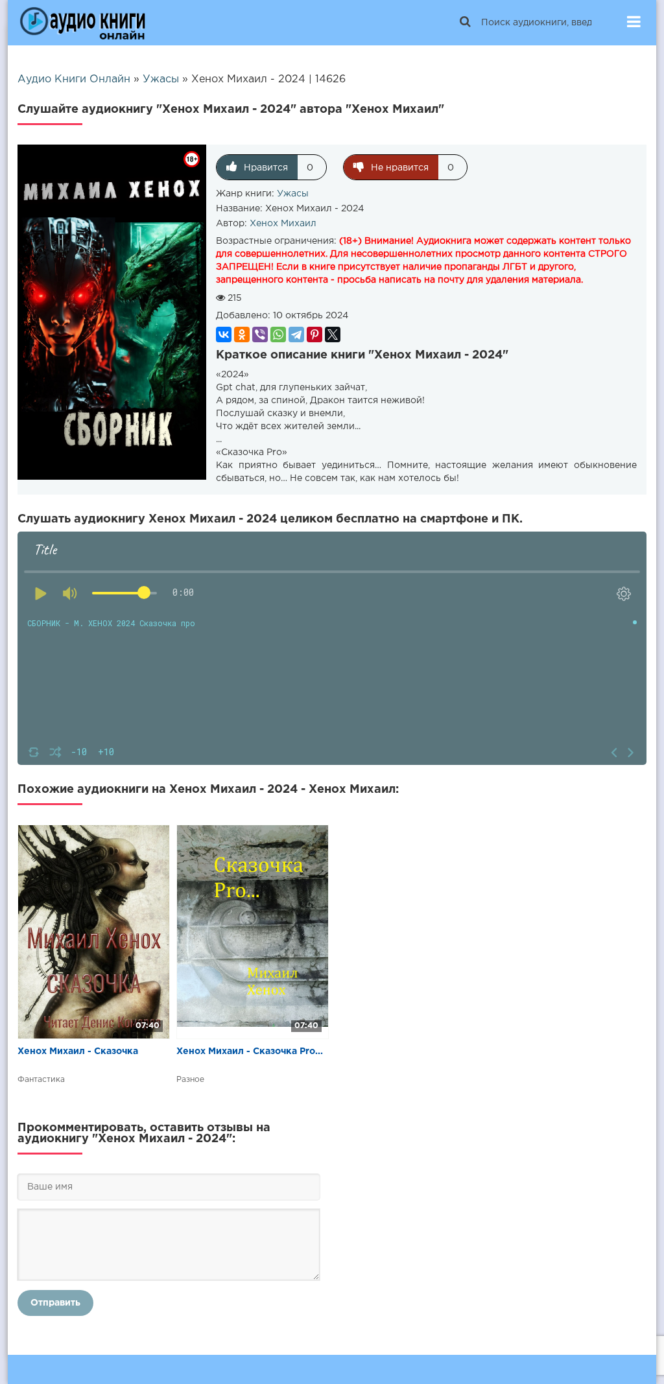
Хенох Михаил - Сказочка (78, 1051)
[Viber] (260, 334)
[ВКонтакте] (223, 334)
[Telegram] (296, 334)
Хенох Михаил (283, 224)
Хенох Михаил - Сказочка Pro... (249, 1051)
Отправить (55, 1303)
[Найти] (465, 23)
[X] (332, 334)
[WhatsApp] (278, 334)
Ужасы (293, 194)
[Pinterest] (314, 334)
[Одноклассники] (242, 334)
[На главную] (82, 22)
